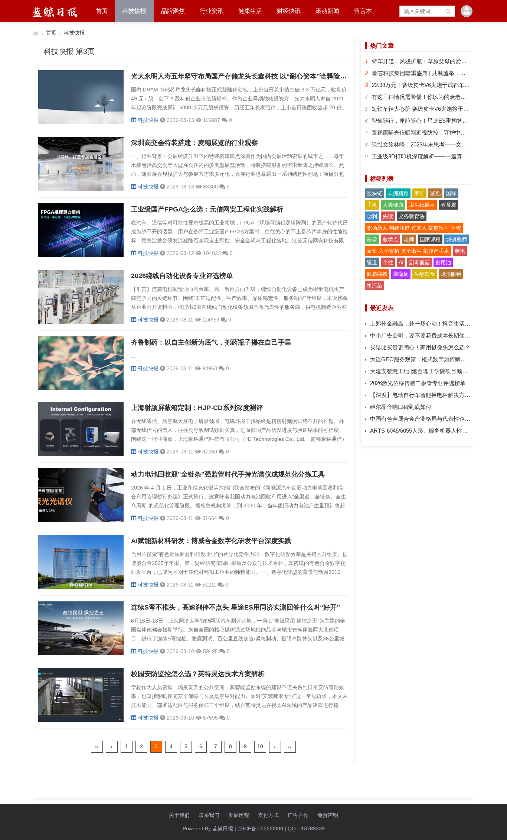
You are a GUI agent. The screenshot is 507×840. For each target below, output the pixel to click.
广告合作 (298, 815)
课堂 (372, 239)
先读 (388, 216)
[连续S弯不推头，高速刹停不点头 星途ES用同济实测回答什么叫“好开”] (81, 653)
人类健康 (393, 205)
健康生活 (250, 11)
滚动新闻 (327, 11)
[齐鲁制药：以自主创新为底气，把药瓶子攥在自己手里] (81, 388)
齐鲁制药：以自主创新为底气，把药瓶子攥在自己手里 (211, 342)
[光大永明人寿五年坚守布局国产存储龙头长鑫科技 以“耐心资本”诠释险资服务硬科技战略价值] (81, 122)
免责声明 (327, 815)
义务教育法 (412, 216)
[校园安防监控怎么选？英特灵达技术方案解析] (81, 720)
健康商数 (377, 274)
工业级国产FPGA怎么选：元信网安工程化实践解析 (207, 209)
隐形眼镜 (451, 274)
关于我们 (179, 815)
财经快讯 (289, 11)
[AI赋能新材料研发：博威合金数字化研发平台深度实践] (81, 587)
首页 (102, 11)
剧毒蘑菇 (419, 262)
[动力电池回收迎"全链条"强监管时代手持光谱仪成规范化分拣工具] (81, 520)
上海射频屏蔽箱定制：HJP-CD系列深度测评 (197, 407)
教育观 (448, 205)
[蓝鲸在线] (36, 33)
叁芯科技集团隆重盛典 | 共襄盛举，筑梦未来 (427, 73)
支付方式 (268, 815)
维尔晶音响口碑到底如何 (400, 407)
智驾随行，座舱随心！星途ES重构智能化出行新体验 (436, 120)
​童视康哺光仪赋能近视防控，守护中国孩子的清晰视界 (438, 132)
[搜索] (448, 11)
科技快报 (134, 11)
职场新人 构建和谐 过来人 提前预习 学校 (414, 228)
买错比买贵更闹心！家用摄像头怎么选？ (420, 347)
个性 (388, 262)
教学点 (390, 239)
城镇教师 (456, 239)
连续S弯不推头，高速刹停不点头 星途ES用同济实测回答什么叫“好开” (235, 607)
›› (290, 746)
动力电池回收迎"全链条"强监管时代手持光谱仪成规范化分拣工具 (228, 474)
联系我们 (209, 815)
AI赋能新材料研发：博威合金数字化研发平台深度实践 (211, 541)
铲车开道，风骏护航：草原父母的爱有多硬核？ (430, 61)
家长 (419, 193)
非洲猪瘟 (398, 193)
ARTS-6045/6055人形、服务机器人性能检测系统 (430, 430)
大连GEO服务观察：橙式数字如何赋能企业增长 (429, 359)
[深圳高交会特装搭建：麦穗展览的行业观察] (81, 189)
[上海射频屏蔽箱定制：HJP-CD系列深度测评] (81, 454)
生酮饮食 (424, 274)
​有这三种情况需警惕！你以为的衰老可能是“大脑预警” (437, 97)
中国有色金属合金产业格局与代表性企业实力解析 (431, 419)
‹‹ (97, 746)
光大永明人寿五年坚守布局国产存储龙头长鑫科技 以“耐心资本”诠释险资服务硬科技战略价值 (269, 76)
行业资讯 (211, 11)
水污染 (374, 285)
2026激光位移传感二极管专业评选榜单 (417, 383)
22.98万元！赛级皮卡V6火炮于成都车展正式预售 (432, 85)
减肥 (435, 193)
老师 (409, 239)
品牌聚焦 (173, 11)
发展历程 (238, 815)
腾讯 (460, 251)
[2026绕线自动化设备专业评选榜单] (81, 322)
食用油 (443, 262)
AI (401, 262)
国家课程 (430, 239)
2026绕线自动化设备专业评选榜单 (182, 276)
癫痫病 (401, 274)
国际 (451, 193)
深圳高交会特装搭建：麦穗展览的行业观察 (194, 142)
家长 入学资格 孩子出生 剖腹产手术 (408, 251)
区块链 (374, 193)
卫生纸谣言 (422, 205)
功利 (372, 216)
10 (260, 746)
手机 (372, 205)
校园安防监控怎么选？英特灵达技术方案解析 (198, 674)
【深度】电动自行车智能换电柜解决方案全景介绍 (431, 395)
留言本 (363, 11)
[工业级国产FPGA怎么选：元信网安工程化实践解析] (81, 255)
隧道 (372, 262)
